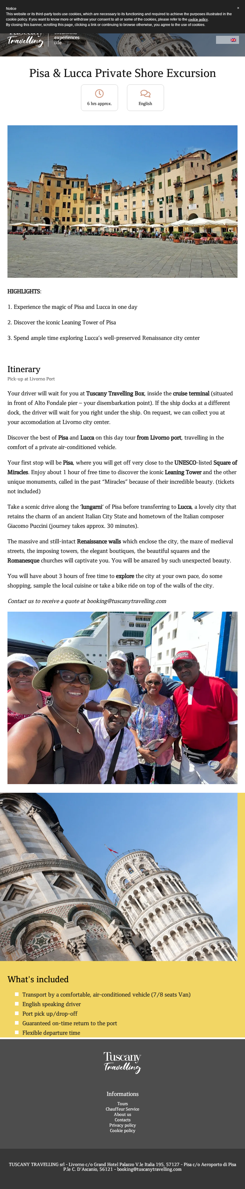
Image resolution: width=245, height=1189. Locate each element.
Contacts (123, 1119)
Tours (122, 1103)
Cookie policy (122, 1130)
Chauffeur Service (122, 1109)
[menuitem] (233, 40)
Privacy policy (122, 1125)
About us (122, 1114)
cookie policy (198, 19)
